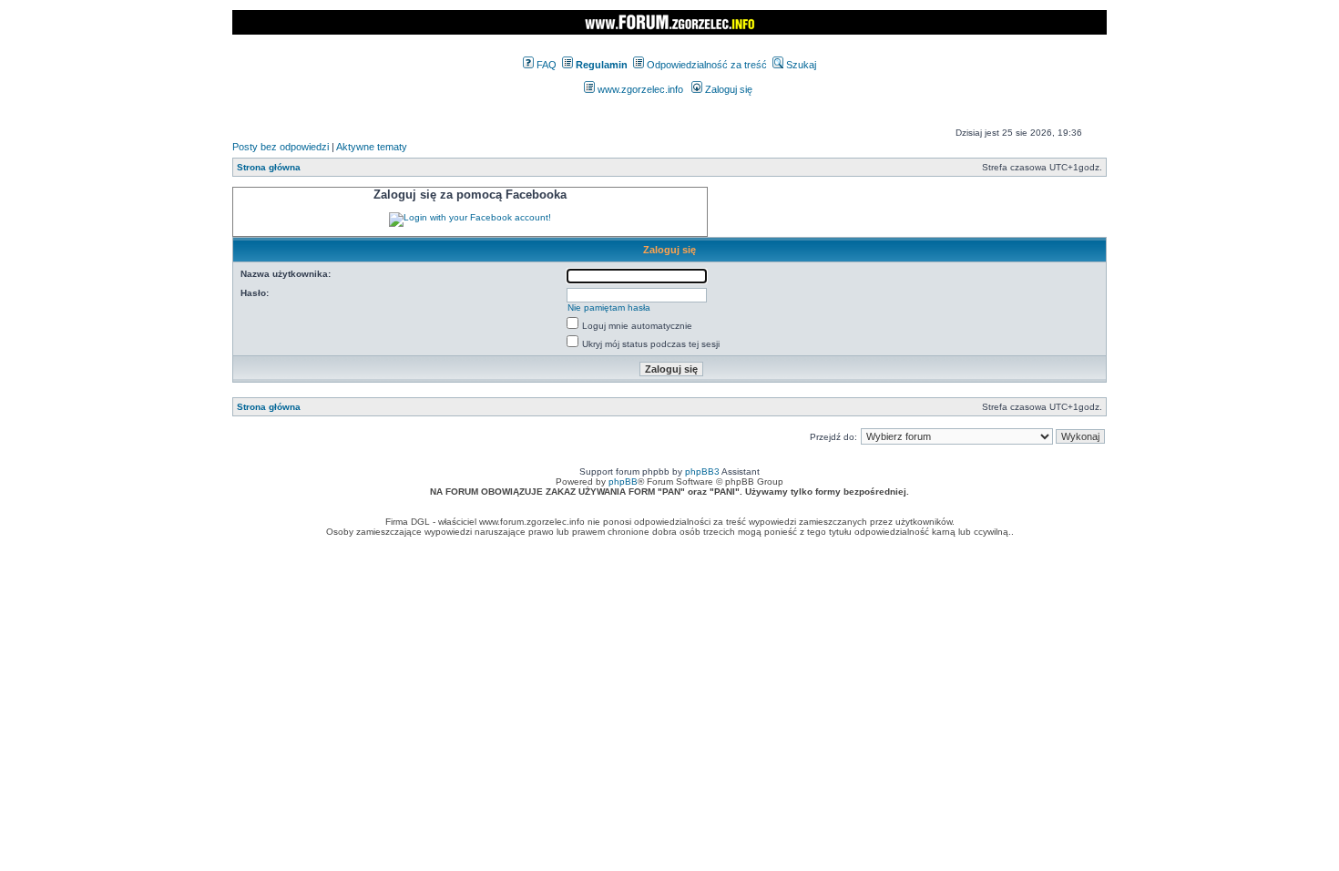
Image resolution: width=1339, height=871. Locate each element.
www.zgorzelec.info (639, 89)
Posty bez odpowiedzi (280, 146)
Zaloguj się (727, 89)
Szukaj (799, 64)
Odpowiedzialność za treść (705, 64)
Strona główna (269, 167)
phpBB (623, 481)
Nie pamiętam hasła (608, 307)
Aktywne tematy (371, 146)
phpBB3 (702, 471)
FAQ (545, 64)
